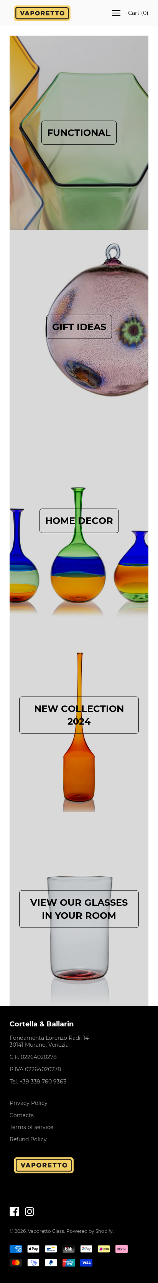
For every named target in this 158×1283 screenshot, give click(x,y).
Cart (138, 13)
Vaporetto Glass (46, 1231)
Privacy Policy (29, 1103)
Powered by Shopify (89, 1231)
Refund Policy (28, 1139)
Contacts (22, 1115)
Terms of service (31, 1127)
